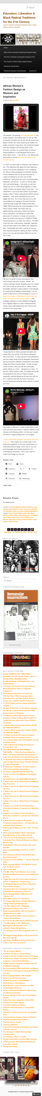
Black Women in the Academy (14, 983)
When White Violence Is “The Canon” (16, 899)
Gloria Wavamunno (9, 517)
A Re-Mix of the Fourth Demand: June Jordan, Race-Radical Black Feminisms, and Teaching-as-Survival (21, 874)
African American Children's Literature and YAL (20, 963)
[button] (16, 123)
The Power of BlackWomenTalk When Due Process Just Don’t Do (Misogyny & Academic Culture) (19, 774)
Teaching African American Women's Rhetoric (19, 1017)
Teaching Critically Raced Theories (15, 1019)
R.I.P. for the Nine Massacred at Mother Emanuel (20, 921)
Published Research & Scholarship (15, 71)
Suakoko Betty (27, 519)
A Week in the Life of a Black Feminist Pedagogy (20, 956)
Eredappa (34, 515)
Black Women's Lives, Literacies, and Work (23, 509)
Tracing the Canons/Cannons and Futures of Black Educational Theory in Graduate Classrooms (19, 688)
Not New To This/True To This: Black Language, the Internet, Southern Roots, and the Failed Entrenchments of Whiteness (20, 710)
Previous (5, 1071)
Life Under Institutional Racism (14, 1005)
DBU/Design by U (24, 515)
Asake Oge (26, 513)
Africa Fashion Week (15, 513)
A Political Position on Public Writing (16, 953)
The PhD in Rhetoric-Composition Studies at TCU (19, 57)
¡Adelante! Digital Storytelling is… (15, 928)
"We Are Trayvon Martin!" (12, 951)
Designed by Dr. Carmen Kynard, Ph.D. (21, 1092)
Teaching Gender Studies (12, 1022)
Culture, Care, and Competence (14, 942)
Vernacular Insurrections (11, 66)
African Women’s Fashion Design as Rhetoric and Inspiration (14, 91)
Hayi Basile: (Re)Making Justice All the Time (19, 940)
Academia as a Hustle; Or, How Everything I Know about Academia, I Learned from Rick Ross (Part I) (21, 815)
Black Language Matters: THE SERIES (17, 975)
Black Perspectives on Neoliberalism (16, 980)
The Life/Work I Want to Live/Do (13, 511)
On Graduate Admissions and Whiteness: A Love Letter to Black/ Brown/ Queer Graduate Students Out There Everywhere (20, 761)
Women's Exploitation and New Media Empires (20, 1039)
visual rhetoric (13, 521)
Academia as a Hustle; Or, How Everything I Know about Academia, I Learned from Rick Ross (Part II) (21, 808)
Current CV (32, 71)
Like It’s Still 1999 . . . (11, 869)
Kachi (18, 517)
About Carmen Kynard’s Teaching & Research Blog (20, 52)
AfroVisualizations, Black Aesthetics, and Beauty (20, 968)
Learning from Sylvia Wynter (13, 1002)
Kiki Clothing (25, 517)
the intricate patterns (28, 135)
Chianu (16, 515)
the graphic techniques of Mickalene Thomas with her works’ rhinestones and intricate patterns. (20, 296)
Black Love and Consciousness (14, 978)
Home (6, 48)
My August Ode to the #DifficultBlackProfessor (20, 779)
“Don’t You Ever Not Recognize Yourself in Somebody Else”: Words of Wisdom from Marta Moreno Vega (20, 840)
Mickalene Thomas (15, 519)
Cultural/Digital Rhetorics (12, 988)
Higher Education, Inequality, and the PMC (18, 1000)
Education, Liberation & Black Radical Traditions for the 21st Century (19, 17)
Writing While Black (30, 511)
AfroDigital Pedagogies (11, 966)
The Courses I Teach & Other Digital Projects (18, 61)
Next (36, 1071)
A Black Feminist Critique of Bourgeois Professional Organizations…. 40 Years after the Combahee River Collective (20, 822)
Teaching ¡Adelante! (10, 1024)
